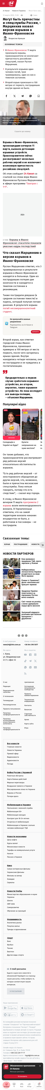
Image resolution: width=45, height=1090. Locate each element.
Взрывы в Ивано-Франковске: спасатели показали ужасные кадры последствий (22, 243)
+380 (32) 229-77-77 (17, 1053)
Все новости (13, 743)
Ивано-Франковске (17, 50)
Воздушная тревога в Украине (19, 786)
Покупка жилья (13, 926)
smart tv (10, 1015)
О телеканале (8, 696)
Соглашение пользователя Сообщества (29, 688)
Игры (26, 728)
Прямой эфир (12, 754)
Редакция (6, 686)
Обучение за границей (16, 911)
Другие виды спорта (15, 955)
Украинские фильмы (15, 872)
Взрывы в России (14, 793)
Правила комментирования (31, 694)
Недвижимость (14, 919)
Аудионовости (13, 761)
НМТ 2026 (11, 904)
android (10, 1008)
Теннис (10, 948)
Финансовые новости (16, 847)
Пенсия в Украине (14, 857)
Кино (9, 865)
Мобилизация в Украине (19, 805)
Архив (26, 719)
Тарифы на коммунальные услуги (21, 850)
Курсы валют (12, 843)
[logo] (11, 3)
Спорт (10, 938)
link (25, 654)
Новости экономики (16, 836)
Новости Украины (19, 11)
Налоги (10, 854)
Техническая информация (29, 700)
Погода (10, 764)
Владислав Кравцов (17, 38)
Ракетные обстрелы (15, 776)
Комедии (10, 879)
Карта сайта (29, 724)
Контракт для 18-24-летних (18, 818)
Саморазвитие (13, 907)
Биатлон (10, 952)
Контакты (28, 705)
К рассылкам (16, 991)
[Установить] (22, 1071)
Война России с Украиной (19, 772)
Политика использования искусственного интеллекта (9, 721)
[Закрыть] (40, 1066)
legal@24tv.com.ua (32, 1055)
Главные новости (14, 747)
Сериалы (10, 883)
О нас (5, 682)
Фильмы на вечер (14, 876)
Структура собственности (30, 714)
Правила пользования (11, 709)
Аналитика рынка (14, 923)
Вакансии (28, 709)
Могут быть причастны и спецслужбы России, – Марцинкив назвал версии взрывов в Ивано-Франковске (35, 11)
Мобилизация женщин (16, 815)
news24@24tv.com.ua (11, 645)
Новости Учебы (14, 891)
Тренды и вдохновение (16, 930)
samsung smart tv (27, 1015)
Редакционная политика (8, 691)
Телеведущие (8, 700)
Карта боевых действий (17, 779)
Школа (10, 901)
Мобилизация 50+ (14, 812)
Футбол (10, 945)
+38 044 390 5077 (31, 645)
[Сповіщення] (42, 3)
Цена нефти (12, 840)
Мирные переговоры (15, 782)
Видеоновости (13, 757)
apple (27, 1008)
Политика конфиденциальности (11, 714)
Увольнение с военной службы (20, 808)
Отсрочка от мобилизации (18, 822)
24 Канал (6, 11)
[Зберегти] (38, 96)
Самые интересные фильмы (18, 869)
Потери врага (12, 796)
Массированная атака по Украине (21, 789)
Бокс (9, 941)
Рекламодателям (9, 705)
